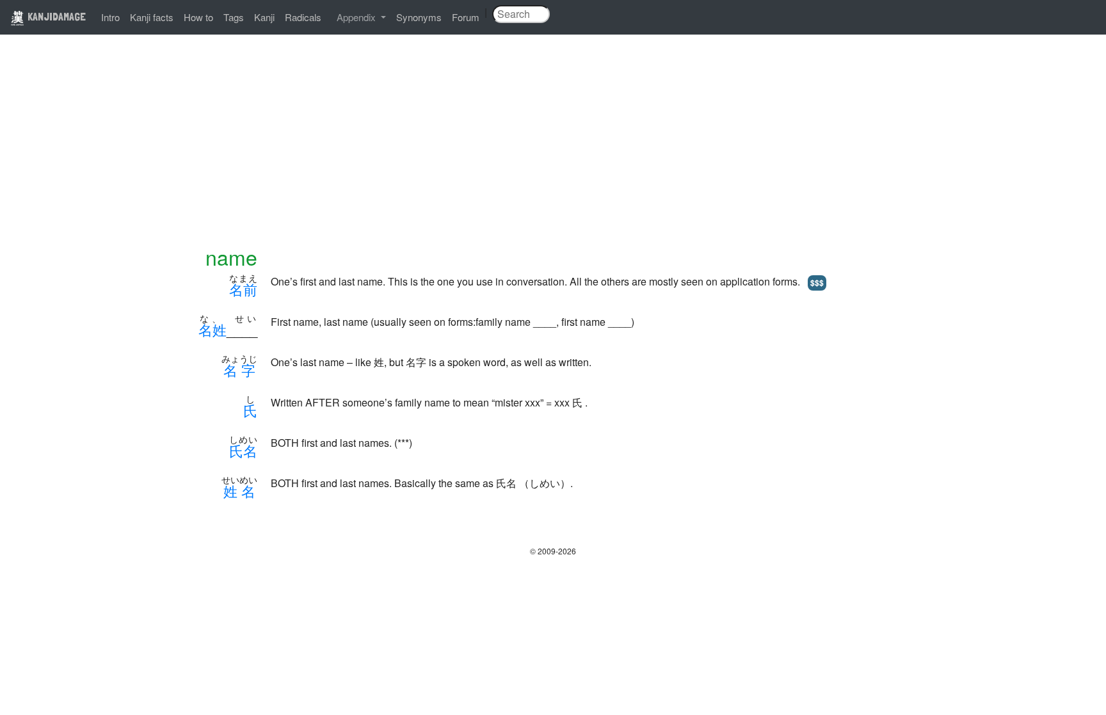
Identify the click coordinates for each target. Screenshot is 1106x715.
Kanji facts (151, 17)
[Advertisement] (553, 148)
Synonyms (419, 17)
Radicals (303, 17)
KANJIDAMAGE (55, 16)
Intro (110, 17)
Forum (465, 17)
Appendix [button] (357, 17)
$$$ (817, 282)
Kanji (264, 17)
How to (198, 17)
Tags (233, 17)
